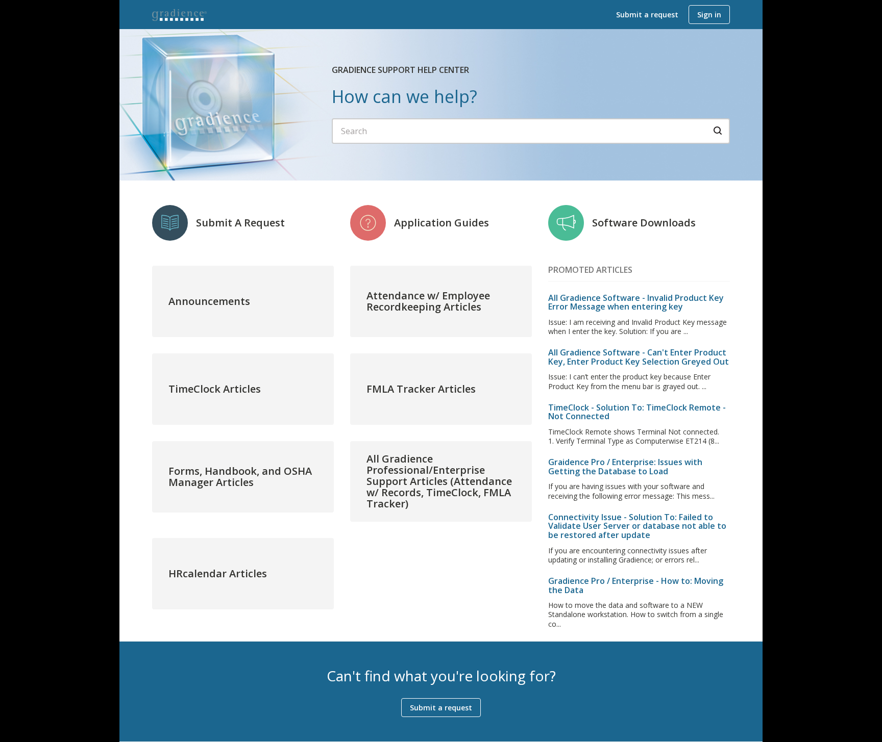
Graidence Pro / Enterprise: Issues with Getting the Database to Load (625, 466)
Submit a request (647, 14)
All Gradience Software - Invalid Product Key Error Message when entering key (636, 302)
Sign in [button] (709, 14)
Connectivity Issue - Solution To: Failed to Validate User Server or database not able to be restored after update (637, 526)
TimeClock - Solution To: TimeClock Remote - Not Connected (637, 412)
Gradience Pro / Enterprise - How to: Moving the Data (635, 585)
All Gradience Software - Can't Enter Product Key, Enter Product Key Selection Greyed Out (638, 357)
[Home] (179, 15)
